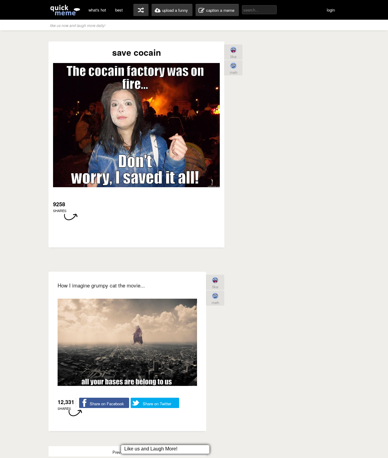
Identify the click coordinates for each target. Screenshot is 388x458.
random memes (141, 10)
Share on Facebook (107, 404)
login (331, 10)
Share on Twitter (157, 404)
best (119, 10)
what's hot (97, 10)
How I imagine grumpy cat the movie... (101, 285)
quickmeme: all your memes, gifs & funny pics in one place (65, 10)
